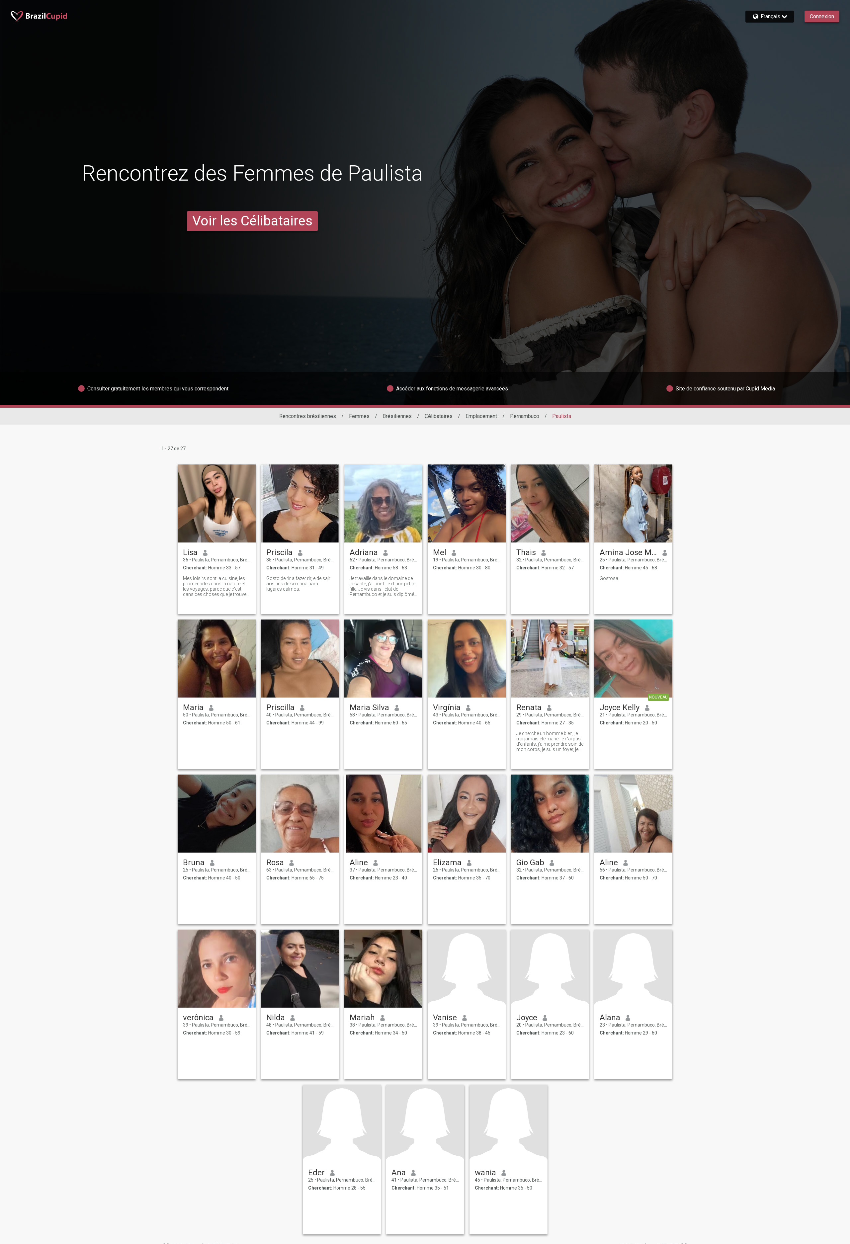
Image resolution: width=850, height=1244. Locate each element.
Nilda (275, 1017)
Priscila (279, 552)
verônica (198, 1017)
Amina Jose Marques (628, 552)
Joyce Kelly (619, 707)
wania (485, 1172)
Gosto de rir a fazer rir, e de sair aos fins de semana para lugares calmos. (298, 584)
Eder (316, 1172)
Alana (610, 1017)
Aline (359, 862)
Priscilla (280, 707)
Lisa (190, 552)
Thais (526, 552)
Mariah (362, 1017)
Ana (398, 1172)
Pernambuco (524, 416)
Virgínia (447, 707)
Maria (193, 707)
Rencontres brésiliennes (307, 416)
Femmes (359, 416)
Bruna (194, 862)
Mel (439, 552)
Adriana (364, 552)
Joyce (526, 1017)
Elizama (447, 862)
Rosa (275, 862)
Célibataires (439, 416)
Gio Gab (530, 862)
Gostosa (609, 578)
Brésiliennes (397, 416)
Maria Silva (369, 707)
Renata (529, 707)
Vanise (445, 1017)
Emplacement (481, 416)
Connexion (822, 16)
